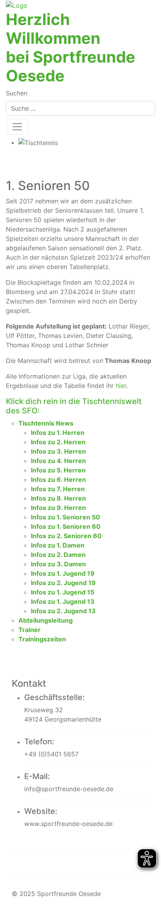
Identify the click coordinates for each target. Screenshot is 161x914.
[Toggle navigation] (17, 127)
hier (121, 386)
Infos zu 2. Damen (58, 554)
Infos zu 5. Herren (58, 470)
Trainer (29, 630)
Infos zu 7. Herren (58, 489)
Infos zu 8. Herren (58, 498)
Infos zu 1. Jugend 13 (63, 601)
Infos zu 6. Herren (58, 479)
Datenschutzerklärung (61, 864)
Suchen (16, 93)
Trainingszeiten (42, 639)
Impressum (36, 840)
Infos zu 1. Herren (57, 432)
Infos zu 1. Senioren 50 (65, 517)
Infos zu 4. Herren (58, 461)
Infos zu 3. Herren (58, 451)
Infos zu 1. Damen (57, 545)
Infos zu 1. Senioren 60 (65, 526)
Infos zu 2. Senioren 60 (66, 536)
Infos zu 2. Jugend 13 (63, 611)
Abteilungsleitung (45, 620)
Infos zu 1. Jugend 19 (63, 573)
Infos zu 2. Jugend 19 (63, 583)
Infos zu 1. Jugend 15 (62, 592)
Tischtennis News (45, 423)
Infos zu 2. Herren (58, 442)
